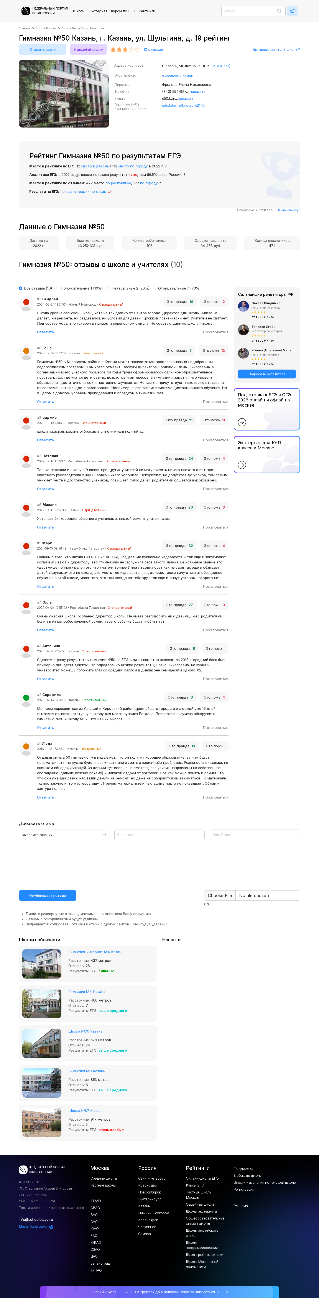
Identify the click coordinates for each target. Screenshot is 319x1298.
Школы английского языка (202, 1233)
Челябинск (147, 1227)
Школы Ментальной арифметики (202, 1264)
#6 (39, 505)
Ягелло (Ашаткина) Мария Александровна (274, 350)
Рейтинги (147, 11)
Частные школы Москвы (199, 1195)
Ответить (45, 332)
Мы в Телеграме (33, 1226)
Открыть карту (43, 49)
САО (94, 1221)
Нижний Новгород (153, 1213)
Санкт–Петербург (152, 1178)
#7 (39, 456)
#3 (39, 646)
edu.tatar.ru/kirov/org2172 (183, 105)
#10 (40, 299)
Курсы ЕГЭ (195, 1185)
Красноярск (148, 1220)
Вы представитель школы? (276, 49)
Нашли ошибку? (288, 210)
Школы (79, 11)
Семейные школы (200, 1204)
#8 (39, 417)
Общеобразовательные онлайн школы (205, 1221)
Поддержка (243, 1168)
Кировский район (177, 76)
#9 (39, 348)
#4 (39, 602)
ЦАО (94, 1256)
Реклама (241, 1206)
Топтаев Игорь (263, 327)
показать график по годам (83, 191)
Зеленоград (100, 1263)
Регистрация (244, 1189)
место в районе (95, 166)
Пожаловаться (216, 332)
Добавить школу (248, 1175)
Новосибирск (149, 1192)
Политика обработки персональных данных (52, 1208)
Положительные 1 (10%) (82, 288)
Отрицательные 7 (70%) (179, 288)
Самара (144, 1234)
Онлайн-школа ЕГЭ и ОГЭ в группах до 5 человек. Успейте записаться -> (155, 1292)
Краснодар (147, 1185)
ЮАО (94, 1228)
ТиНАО (96, 1270)
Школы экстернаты (201, 1211)
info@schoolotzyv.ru (36, 1219)
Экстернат (98, 11)
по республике (118, 183)
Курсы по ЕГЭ (123, 11)
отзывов (153, 49)
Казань (144, 1206)
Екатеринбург (149, 1199)
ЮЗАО (95, 1201)
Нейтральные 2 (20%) (131, 288)
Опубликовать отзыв (47, 895)
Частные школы (103, 1185)
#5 (39, 543)
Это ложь (214, 302)
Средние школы (103, 1178)
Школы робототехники (204, 1254)
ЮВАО (95, 1242)
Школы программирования (202, 1245)
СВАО (95, 1208)
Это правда (180, 302)
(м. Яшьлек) (220, 66)
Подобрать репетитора (267, 374)
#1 (39, 743)
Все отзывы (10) (38, 288)
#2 (39, 694)
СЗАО (95, 1249)
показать (198, 91)
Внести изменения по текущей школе (265, 1182)
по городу (149, 183)
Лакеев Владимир (266, 303)
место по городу (133, 166)
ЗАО (93, 1235)
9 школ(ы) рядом (88, 49)
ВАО (94, 1215)
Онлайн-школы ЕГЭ (202, 1178)
